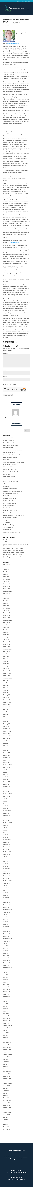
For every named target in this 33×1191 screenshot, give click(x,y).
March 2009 (6, 1069)
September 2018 (7, 794)
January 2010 (6, 1044)
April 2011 (5, 1008)
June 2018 (6, 801)
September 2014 (7, 909)
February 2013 (7, 955)
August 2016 (6, 854)
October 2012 (6, 965)
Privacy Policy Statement (20, 1157)
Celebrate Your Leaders (9, 442)
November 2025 (7, 586)
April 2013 (5, 950)
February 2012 (7, 984)
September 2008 (7, 1083)
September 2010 (7, 1025)
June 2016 (6, 859)
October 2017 (6, 820)
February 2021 (7, 724)
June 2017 (6, 830)
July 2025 (5, 596)
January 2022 (6, 697)
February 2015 (7, 897)
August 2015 (6, 883)
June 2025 (6, 598)
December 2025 (7, 584)
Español (18, 1)
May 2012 (5, 977)
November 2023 (7, 644)
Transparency (6, 522)
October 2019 (6, 762)
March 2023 (6, 663)
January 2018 (6, 813)
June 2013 (6, 946)
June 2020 (6, 743)
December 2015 (7, 873)
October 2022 (6, 675)
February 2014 (7, 926)
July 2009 (5, 1059)
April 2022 (5, 690)
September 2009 (7, 1054)
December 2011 (7, 989)
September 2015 (7, 880)
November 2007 (7, 1107)
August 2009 (6, 1057)
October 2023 (6, 646)
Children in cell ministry (9, 452)
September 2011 (7, 996)
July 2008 (5, 1088)
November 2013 (7, 933)
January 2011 (6, 1016)
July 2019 (5, 769)
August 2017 (6, 825)
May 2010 (5, 1035)
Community (6, 459)
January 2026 (6, 581)
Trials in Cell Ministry (8, 525)
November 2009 (7, 1049)
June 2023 (6, 656)
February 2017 (7, 839)
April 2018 (5, 806)
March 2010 (6, 1040)
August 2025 (6, 593)
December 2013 (7, 931)
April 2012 (5, 979)
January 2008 (6, 1102)
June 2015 (6, 888)
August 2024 (6, 622)
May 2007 (5, 1122)
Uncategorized (23, 23)
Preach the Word (7, 508)
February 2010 (7, 1042)
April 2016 (5, 863)
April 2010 (5, 1037)
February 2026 (7, 579)
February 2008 (7, 1100)
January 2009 (6, 1073)
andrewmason (8, 23)
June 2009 (6, 1061)
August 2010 (6, 1028)
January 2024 (6, 639)
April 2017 (5, 835)
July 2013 (5, 943)
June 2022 (6, 685)
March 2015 (6, 895)
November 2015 (7, 876)
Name (5, 370)
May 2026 (5, 572)
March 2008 (6, 1098)
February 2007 (7, 1129)
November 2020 (7, 731)
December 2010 (7, 1018)
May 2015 (5, 890)
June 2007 (6, 1119)
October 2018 (6, 791)
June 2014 (6, 917)
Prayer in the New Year (9, 505)
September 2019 (7, 765)
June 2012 (6, 975)
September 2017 (7, 822)
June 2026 (6, 569)
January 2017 (6, 842)
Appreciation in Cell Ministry (10, 438)
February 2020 (7, 752)
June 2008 (6, 1090)
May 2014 (5, 919)
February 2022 (7, 695)
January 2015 (6, 900)
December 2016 (7, 844)
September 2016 (7, 851)
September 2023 (7, 649)
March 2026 (6, 576)
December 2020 (7, 728)
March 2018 (6, 808)
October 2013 (6, 936)
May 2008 (5, 1093)
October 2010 (6, 1023)
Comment (6, 353)
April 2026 (5, 574)
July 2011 (5, 1001)
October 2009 (6, 1052)
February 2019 (7, 781)
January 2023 (6, 668)
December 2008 (7, 1076)
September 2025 (7, 591)
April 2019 (5, 777)
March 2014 (6, 924)
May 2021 (5, 716)
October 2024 (6, 617)
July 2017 (5, 827)
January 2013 (6, 958)
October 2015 (6, 878)
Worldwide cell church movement (11, 532)
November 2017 (7, 818)
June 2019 (6, 772)
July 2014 (5, 914)
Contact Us (7, 1157)
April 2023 (5, 661)
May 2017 (5, 832)
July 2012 (5, 972)
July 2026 (5, 567)
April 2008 (5, 1095)
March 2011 (6, 1011)
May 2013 (5, 948)
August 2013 (6, 941)
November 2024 (7, 615)
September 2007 (7, 1112)
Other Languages (26, 1)
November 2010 (7, 1020)
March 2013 (6, 953)
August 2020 (6, 738)
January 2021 (6, 726)
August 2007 (6, 1114)
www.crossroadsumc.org (13, 43)
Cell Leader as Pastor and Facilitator (12, 450)
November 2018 (7, 789)
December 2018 (7, 786)
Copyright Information (17, 1159)
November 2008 (7, 1078)
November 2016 (7, 847)
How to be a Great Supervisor (10, 481)
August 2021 (6, 709)
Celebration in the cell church (10, 445)
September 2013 (7, 938)
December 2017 (7, 815)
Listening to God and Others (10, 488)
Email (5, 376)
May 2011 (5, 1006)
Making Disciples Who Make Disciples (12, 491)
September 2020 (7, 736)
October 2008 (6, 1081)
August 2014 (6, 912)
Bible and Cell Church (8, 440)
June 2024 (6, 627)
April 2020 (5, 748)
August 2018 (6, 796)
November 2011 (7, 991)
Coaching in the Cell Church (10, 457)
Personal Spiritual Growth (9, 498)
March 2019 (6, 779)
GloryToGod (6, 474)
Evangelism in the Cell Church (10, 471)
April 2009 (5, 1066)
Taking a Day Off (7, 520)
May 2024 (5, 629)
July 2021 (5, 711)
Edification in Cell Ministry (9, 467)
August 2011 (6, 999)
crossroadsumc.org (15, 242)
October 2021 (6, 704)
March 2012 (6, 982)
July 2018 (5, 798)
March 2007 (6, 1127)
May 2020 (5, 745)
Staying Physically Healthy (9, 517)
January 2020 (6, 755)
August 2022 (6, 680)
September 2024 (7, 620)
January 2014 (6, 929)
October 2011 (6, 994)
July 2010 (5, 1030)
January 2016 (6, 871)
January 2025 (6, 610)
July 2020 (5, 740)
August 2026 (6, 564)
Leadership (6, 486)
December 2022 (7, 670)
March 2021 (6, 721)
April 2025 (5, 603)
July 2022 (5, 682)
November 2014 (7, 905)
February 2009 (7, 1071)
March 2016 (6, 866)
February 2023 (7, 666)
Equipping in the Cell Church (10, 469)
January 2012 (6, 987)
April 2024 (5, 632)
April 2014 (5, 921)
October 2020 (6, 733)
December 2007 (7, 1105)
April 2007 (5, 1124)
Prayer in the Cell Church (9, 503)
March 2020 (6, 750)
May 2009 (5, 1064)
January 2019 (6, 784)
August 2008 (6, 1085)
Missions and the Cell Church (10, 493)
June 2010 (6, 1032)
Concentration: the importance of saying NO (14, 462)
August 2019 (6, 767)
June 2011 (6, 1003)
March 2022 (6, 692)
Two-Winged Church (8, 527)
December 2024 (7, 613)
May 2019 (5, 774)
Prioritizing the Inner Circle (10, 510)
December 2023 (7, 642)
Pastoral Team (7, 496)
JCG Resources (7, 483)
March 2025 (6, 605)
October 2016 (6, 849)
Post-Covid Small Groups (9, 500)
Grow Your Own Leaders (21, 557)
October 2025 (6, 588)
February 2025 (7, 608)
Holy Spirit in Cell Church (9, 479)
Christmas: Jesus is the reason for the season (15, 455)
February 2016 (7, 868)
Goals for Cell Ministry (9, 476)
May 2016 (5, 861)
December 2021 (7, 699)
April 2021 (5, 719)
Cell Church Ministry (8, 447)
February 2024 (7, 637)
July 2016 (5, 856)
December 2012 (7, 960)
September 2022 (7, 678)
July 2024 (5, 625)
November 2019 (7, 760)
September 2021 (7, 707)
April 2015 (5, 892)
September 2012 (7, 967)
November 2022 (7, 673)
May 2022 (5, 687)
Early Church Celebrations (9, 464)
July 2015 (5, 885)
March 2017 (6, 837)
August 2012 (6, 970)
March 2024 (6, 634)
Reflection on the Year (9, 512)
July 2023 (5, 654)
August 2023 (6, 651)
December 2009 (7, 1047)
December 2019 (7, 757)
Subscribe (16, 404)
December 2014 (7, 902)
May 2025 (5, 600)
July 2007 (5, 1117)
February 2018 (7, 810)
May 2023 (5, 658)
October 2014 (6, 907)
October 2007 (6, 1110)
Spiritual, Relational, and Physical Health (13, 515)
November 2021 (7, 702)
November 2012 (7, 962)
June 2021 (6, 714)
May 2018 (5, 803)
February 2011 (7, 1013)
